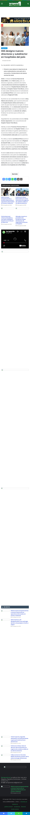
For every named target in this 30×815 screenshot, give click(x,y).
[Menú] (2, 4)
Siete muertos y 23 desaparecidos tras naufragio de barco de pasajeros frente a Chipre (19, 622)
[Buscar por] (28, 4)
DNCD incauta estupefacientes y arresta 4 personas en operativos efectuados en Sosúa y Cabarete (7, 200)
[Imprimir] (21, 179)
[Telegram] (15, 179)
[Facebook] (4, 179)
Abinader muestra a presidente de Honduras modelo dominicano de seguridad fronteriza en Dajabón (21, 220)
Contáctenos (17, 806)
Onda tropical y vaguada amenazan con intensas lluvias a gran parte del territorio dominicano (19, 739)
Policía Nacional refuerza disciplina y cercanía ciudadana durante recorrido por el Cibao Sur (7, 219)
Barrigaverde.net (6, 777)
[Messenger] (9, 179)
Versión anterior (15, 809)
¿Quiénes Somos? (8, 806)
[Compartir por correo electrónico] (18, 179)
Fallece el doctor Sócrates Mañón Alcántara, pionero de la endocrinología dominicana (20, 756)
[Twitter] (6, 179)
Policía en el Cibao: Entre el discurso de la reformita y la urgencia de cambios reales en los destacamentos (22, 200)
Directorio (23, 806)
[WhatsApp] (12, 179)
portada (15, 174)
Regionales (4, 48)
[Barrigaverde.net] (15, 3)
